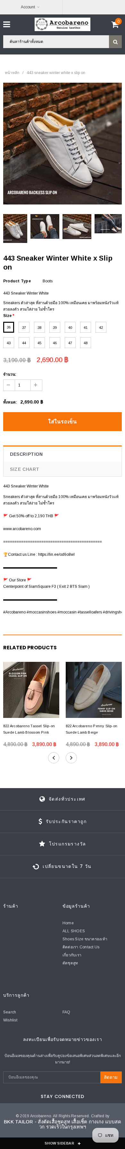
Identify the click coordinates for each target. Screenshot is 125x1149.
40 (70, 327)
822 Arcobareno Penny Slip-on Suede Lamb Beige (91, 729)
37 (24, 327)
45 (39, 343)
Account (28, 7)
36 (9, 327)
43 (9, 343)
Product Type (17, 281)
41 (86, 327)
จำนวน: (9, 374)
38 (39, 327)
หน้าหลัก (12, 73)
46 (55, 343)
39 (55, 327)
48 (86, 343)
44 (24, 343)
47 (70, 343)
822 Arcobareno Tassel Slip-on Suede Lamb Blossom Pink (29, 729)
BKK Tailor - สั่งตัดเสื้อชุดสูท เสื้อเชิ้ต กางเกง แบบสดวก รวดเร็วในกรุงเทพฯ (62, 1124)
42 (101, 327)
